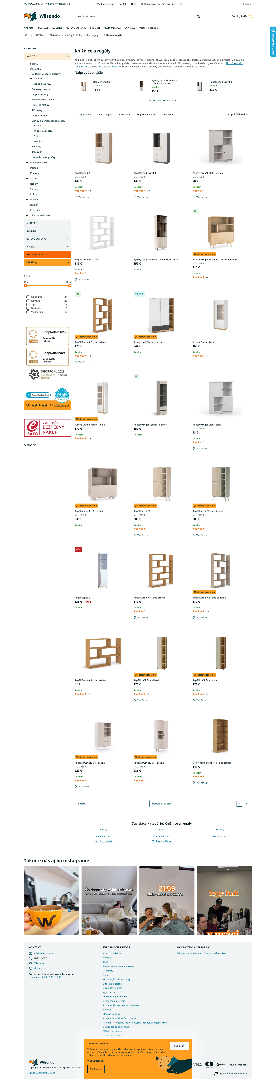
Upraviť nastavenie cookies (42, 1072)
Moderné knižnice (162, 841)
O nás (134, 3)
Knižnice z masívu (103, 841)
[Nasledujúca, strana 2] (239, 804)
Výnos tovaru (110, 992)
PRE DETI (31, 246)
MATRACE (31, 222)
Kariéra (107, 1009)
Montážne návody (112, 1035)
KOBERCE (31, 230)
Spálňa (34, 63)
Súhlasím (179, 1045)
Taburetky (37, 151)
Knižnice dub (220, 836)
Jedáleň (34, 204)
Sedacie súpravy (42, 83)
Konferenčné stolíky (43, 99)
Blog (105, 974)
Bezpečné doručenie (114, 1000)
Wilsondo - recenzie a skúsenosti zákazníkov (201, 953)
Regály (34, 183)
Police (37, 136)
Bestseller (49, 308)
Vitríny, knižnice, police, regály (48, 120)
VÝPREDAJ (31, 262)
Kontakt (123, 3)
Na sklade (49, 296)
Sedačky (38, 78)
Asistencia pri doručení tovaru (119, 1018)
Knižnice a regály (43, 130)
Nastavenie (96, 1068)
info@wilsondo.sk (43, 953)
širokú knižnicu (234, 63)
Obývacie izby (39, 115)
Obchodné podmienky (115, 996)
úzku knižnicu (82, 66)
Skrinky (38, 141)
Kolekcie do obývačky (43, 157)
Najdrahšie (125, 114)
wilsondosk (40, 968)
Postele (34, 167)
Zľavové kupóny (111, 1013)
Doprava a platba (112, 983)
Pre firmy (108, 970)
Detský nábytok (38, 162)
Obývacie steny (40, 94)
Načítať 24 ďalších (161, 803)
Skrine (33, 178)
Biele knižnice (103, 836)
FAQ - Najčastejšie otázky (116, 979)
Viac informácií (95, 1060)
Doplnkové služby (112, 987)
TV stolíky (37, 110)
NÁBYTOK (31, 56)
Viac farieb (49, 311)
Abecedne (168, 114)
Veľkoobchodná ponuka (116, 1026)
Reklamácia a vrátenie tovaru (157, 3)
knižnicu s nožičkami (109, 66)
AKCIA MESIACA (35, 254)
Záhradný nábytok (40, 215)
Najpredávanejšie (146, 114)
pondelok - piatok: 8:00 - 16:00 (51, 975)
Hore (82, 803)
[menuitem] (29, 28)
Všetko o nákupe (106, 3)
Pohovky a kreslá (41, 89)
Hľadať (198, 16)
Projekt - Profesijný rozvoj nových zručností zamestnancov (135, 1022)
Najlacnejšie (105, 114)
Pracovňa (35, 199)
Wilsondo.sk (40, 963)
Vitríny (37, 125)
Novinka (49, 300)
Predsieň (35, 210)
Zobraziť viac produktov (160, 100)
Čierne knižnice (161, 836)
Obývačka (35, 69)
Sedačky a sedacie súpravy (46, 73)
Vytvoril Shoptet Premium (233, 1073)
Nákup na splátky (112, 1031)
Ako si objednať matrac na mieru (121, 1005)
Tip (49, 304)
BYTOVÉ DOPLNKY (36, 238)
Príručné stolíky (40, 104)
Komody (36, 146)
